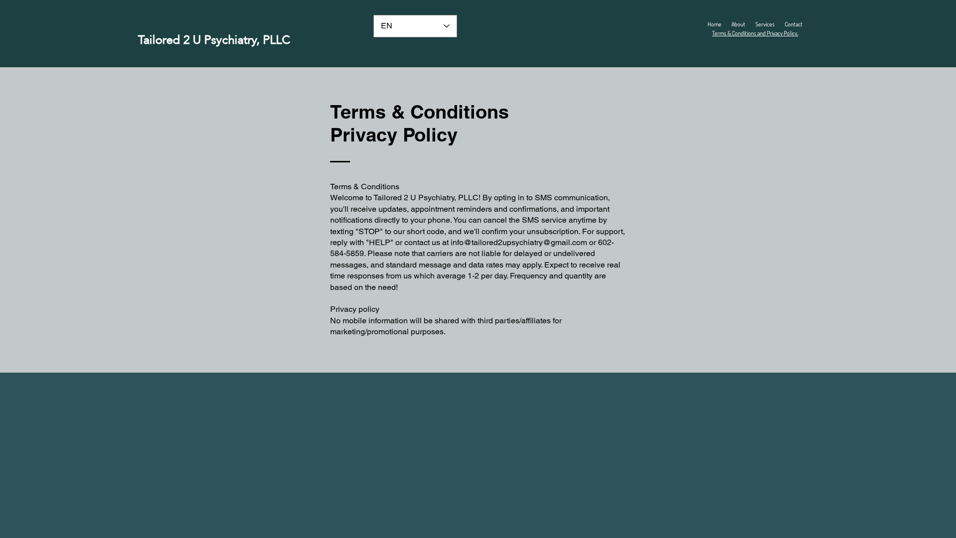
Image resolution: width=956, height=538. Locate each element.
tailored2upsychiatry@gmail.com (529, 242)
